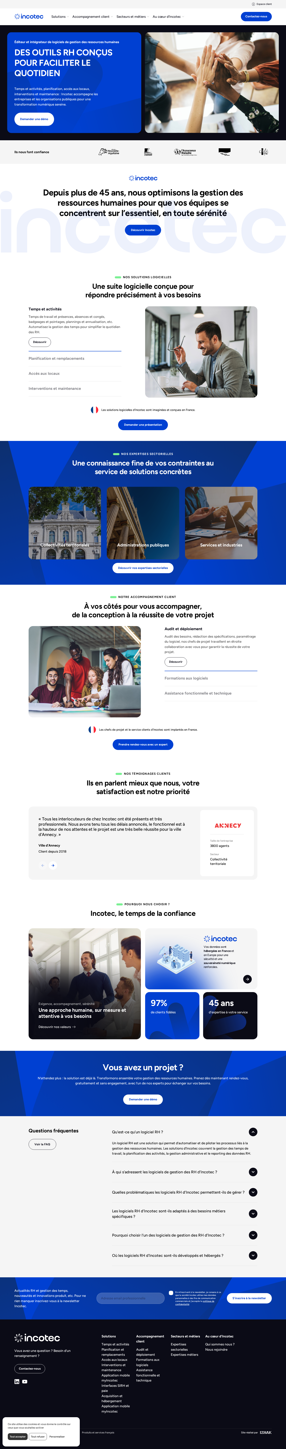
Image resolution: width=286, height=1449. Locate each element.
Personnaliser (57, 1436)
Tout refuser (38, 1436)
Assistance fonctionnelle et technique (148, 1375)
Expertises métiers (184, 1355)
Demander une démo (34, 119)
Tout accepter (18, 1436)
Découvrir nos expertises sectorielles (143, 568)
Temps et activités (115, 1344)
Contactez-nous (256, 16)
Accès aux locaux (114, 1360)
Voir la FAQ (42, 1144)
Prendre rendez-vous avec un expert (143, 744)
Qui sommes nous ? (220, 1344)
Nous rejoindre (216, 1349)
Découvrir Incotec (143, 230)
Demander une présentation (143, 424)
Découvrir (39, 342)
